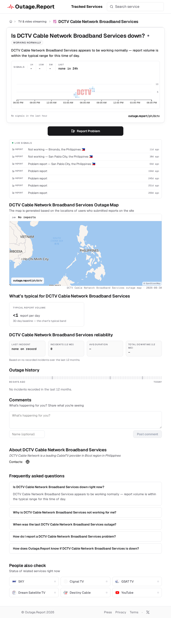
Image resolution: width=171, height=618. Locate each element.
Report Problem (88, 131)
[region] (85, 253)
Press (108, 612)
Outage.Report (35, 6)
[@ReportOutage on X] (148, 612)
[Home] (10, 21)
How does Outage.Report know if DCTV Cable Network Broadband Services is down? (76, 548)
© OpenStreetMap (152, 283)
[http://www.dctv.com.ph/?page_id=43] (28, 462)
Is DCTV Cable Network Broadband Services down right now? (58, 487)
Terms (134, 612)
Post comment (147, 434)
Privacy (120, 612)
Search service (127, 6)
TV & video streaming (32, 21)
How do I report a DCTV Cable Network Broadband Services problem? (64, 536)
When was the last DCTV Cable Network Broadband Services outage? (64, 524)
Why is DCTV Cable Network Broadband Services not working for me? (64, 512)
